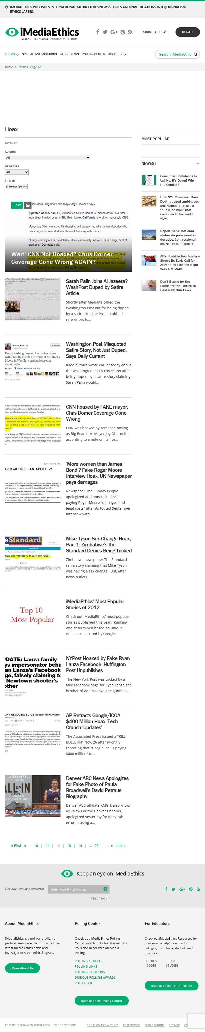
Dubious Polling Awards (95, 977)
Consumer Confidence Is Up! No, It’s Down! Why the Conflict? (178, 180)
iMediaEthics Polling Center (101, 1000)
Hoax (22, 67)
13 (69, 845)
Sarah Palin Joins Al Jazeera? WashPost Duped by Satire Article (97, 287)
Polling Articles (88, 961)
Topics (10, 54)
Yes (93, 898)
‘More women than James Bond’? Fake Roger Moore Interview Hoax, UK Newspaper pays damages (99, 473)
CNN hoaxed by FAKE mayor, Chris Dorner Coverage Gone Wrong (97, 412)
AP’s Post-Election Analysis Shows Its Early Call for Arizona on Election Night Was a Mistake (180, 262)
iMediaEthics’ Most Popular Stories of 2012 (95, 604)
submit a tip (152, 32)
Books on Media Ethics (102, 1025)
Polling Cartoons (90, 972)
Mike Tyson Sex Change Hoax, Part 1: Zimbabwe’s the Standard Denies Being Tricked (99, 544)
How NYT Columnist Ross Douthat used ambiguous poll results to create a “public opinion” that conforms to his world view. (179, 208)
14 (80, 845)
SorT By (10, 181)
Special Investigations (39, 54)
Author (10, 152)
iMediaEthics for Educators (171, 985)
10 (36, 845)
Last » (121, 845)
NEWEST (149, 163)
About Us (115, 54)
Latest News (69, 54)
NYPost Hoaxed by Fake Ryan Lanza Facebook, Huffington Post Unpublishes (98, 664)
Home (9, 67)
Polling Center (93, 54)
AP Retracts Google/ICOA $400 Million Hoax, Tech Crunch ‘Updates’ (93, 721)
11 (47, 845)
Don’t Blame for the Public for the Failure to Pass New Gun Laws (178, 285)
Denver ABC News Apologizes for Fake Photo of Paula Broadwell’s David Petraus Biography (97, 787)
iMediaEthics (43, 32)
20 (96, 845)
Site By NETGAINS (65, 1025)
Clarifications (154, 1025)
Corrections (131, 1025)
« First (16, 845)
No (103, 898)
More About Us (23, 968)
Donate (188, 32)
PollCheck (83, 983)
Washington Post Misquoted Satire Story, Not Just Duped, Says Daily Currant (96, 350)
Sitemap (174, 1025)
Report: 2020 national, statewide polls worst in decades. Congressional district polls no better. (178, 237)
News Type (12, 166)
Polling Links (86, 966)
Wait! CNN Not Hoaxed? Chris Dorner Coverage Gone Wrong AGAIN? (61, 258)
